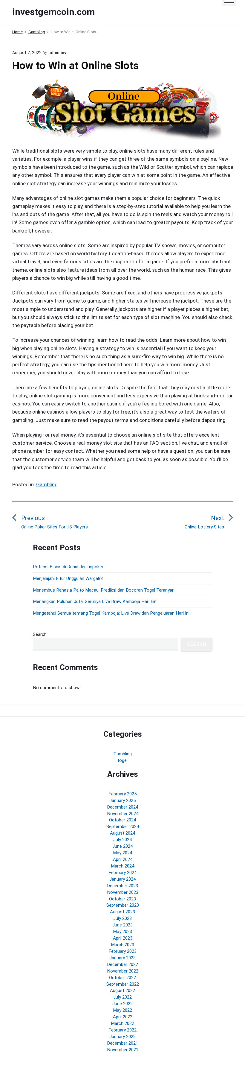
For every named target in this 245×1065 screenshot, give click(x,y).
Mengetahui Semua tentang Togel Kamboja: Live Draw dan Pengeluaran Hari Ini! (112, 613)
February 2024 (122, 872)
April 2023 (122, 938)
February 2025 (122, 794)
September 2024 (122, 826)
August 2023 (122, 911)
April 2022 (122, 1017)
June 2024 (122, 846)
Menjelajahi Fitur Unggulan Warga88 (68, 578)
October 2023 (122, 899)
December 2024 (122, 807)
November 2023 (122, 892)
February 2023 (122, 951)
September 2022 (122, 984)
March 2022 (122, 1023)
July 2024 (122, 839)
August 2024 (122, 833)
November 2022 (122, 971)
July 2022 (122, 997)
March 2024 (122, 866)
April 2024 (122, 859)
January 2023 (122, 958)
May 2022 (122, 1010)
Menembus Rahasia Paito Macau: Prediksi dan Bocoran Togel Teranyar (103, 590)
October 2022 (122, 977)
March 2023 (122, 944)
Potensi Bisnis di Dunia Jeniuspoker (68, 566)
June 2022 (122, 1003)
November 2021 (122, 1049)
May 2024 (122, 853)
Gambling (47, 484)
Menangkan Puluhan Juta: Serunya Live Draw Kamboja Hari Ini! (94, 601)
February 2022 (122, 1030)
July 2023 (122, 918)
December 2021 (122, 1043)
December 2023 (122, 885)
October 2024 (122, 820)
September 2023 (122, 905)
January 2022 (122, 1036)
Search (40, 634)
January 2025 (122, 800)
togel (122, 760)
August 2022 (122, 990)
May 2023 (122, 931)
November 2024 (122, 813)
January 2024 (122, 879)
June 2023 (122, 925)
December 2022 (122, 964)
